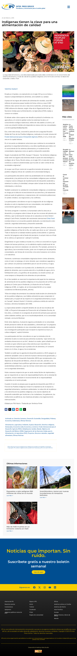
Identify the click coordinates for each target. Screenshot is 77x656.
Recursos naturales (41, 433)
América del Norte (60, 607)
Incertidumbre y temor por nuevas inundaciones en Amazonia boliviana (54, 493)
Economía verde (18, 427)
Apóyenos (8, 609)
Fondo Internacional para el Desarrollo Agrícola (21, 137)
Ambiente (25, 425)
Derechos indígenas (48, 425)
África (56, 601)
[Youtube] (49, 587)
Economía (8, 421)
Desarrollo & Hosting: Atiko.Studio (38, 647)
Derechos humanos (20, 418)
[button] (6, 409)
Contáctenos (9, 607)
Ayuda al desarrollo (35, 425)
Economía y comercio (31, 427)
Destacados (9, 427)
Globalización (26, 429)
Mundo (39, 429)
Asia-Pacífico (58, 609)
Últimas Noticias (25, 421)
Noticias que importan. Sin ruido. (38, 553)
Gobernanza (16, 421)
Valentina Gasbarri (11, 89)
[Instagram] (44, 587)
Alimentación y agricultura (13, 425)
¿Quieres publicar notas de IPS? (13, 613)
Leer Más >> (65, 139)
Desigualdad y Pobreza (48, 418)
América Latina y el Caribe (62, 604)
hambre (34, 429)
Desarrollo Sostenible (34, 418)
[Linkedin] (55, 587)
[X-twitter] (39, 587)
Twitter (31, 607)
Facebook (32, 609)
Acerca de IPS (9, 601)
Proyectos (31, 433)
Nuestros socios (10, 604)
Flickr (31, 612)
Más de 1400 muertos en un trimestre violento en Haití (18, 528)
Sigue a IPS (33, 601)
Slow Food (51, 218)
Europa (56, 612)
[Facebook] (34, 587)
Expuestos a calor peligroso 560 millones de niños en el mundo (20, 492)
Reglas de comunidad (36, 615)
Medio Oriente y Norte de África (62, 615)
